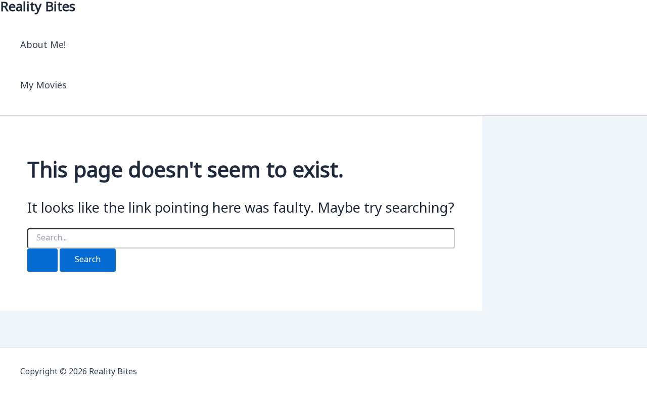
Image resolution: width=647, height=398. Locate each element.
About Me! (43, 45)
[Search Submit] (42, 260)
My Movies (43, 86)
